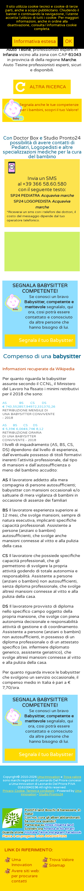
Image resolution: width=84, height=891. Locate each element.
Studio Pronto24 (62, 138)
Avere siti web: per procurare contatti (25, 876)
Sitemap (57, 865)
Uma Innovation (48, 777)
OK (68, 41)
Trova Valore (61, 859)
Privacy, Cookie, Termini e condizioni (28, 791)
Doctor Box (25, 138)
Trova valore (72, 777)
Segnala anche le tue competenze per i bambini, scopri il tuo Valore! (49, 107)
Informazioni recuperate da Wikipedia (38, 368)
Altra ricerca (48, 86)
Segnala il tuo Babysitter (46, 340)
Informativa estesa (35, 41)
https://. (59, 825)
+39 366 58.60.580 (44, 184)
